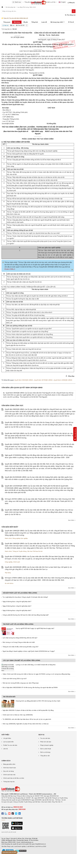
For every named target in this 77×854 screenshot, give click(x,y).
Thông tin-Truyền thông (19, 551)
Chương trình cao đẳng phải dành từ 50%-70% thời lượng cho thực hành (38, 701)
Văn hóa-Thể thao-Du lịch (35, 551)
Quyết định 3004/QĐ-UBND (23, 380)
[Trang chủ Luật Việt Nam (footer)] (38, 789)
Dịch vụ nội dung (45, 752)
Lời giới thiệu (7, 738)
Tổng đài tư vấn (45, 755)
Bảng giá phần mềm (9, 764)
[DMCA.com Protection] (20, 851)
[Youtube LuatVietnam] (9, 813)
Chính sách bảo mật (9, 774)
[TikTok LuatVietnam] (13, 813)
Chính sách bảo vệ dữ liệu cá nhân (13, 778)
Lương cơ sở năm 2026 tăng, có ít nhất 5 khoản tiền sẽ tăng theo (35, 664)
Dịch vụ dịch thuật (45, 748)
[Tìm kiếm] (73, 11)
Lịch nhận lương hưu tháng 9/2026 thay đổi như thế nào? (20, 638)
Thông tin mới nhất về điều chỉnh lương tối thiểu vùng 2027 (20, 646)
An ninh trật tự (9, 583)
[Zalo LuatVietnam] (6, 813)
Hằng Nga (71, 376)
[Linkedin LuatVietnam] (19, 813)
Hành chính (8, 538)
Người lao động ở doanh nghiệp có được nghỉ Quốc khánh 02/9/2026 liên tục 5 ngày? (29, 651)
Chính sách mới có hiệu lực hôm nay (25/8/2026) (18, 715)
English (63, 2)
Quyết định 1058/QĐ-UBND (63, 380)
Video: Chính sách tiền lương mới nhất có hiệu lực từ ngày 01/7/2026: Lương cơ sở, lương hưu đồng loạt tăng (36, 674)
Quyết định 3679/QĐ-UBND (43, 380)
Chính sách (16, 562)
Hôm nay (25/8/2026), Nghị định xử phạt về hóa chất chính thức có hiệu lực (26, 724)
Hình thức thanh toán (9, 767)
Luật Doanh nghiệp (20, 846)
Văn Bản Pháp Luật (7, 846)
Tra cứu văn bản (45, 738)
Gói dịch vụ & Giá (50, 2)
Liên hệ (5, 748)
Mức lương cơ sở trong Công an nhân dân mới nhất (19, 642)
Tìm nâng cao (70, 15)
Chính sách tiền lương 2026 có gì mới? (15, 678)
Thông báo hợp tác (9, 781)
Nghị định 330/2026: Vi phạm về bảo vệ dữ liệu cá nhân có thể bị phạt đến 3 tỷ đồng (28, 710)
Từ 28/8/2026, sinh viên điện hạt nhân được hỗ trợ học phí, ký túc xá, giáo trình (27, 719)
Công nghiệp (8, 562)
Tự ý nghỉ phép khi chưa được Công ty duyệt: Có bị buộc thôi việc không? (25, 597)
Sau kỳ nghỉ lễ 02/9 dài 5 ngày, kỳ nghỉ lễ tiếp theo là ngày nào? (35, 628)
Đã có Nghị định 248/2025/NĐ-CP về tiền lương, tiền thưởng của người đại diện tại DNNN (30, 687)
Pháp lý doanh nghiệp (46, 745)
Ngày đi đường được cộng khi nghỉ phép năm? (17, 601)
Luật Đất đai (30, 846)
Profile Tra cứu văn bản (10, 745)
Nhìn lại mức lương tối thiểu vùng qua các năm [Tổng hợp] (20, 683)
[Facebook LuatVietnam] (3, 813)
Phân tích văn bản (45, 741)
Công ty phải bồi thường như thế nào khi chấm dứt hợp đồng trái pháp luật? (26, 615)
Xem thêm (71, 520)
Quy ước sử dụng (8, 771)
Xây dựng (8, 572)
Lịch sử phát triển (8, 741)
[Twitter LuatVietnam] (16, 813)
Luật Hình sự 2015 (40, 846)
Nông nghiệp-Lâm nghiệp (20, 538)
